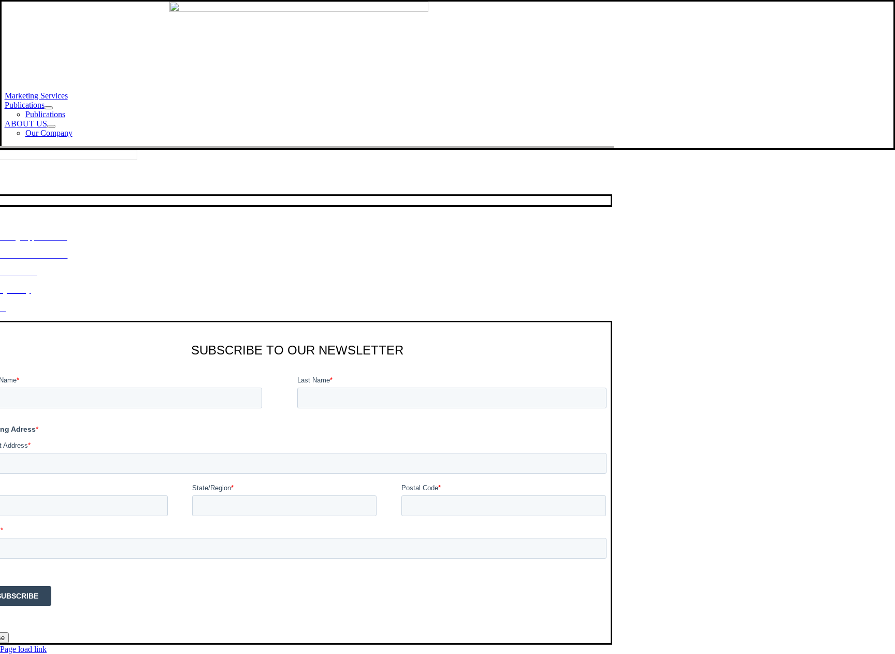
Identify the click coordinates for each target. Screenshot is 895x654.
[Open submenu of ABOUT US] (51, 126)
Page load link (23, 649)
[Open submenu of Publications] (49, 107)
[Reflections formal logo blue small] (298, 9)
